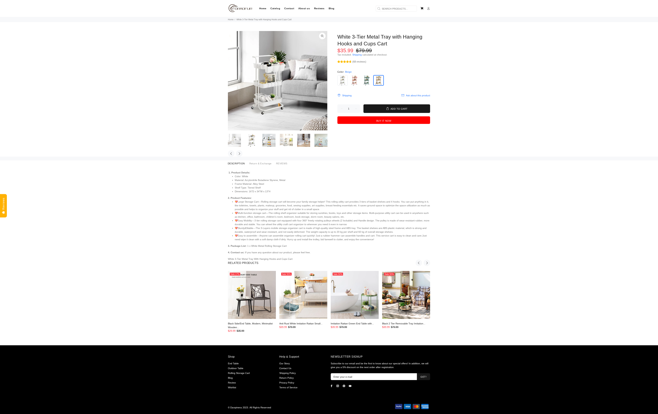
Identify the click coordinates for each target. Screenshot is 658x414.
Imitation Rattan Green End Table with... (352, 323)
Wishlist (232, 387)
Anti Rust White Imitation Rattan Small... (300, 323)
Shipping (357, 54)
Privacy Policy (286, 382)
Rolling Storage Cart (239, 373)
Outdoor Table (235, 368)
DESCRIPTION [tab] (236, 163)
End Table (233, 363)
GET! (424, 376)
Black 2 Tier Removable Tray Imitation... (403, 323)
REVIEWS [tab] (281, 163)
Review (232, 382)
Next (239, 153)
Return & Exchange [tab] (260, 163)
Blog (230, 377)
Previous (231, 153)
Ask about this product (418, 95)
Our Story (284, 363)
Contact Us (285, 368)
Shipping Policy (287, 373)
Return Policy (286, 377)
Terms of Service (288, 387)
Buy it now (383, 120)
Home (231, 19)
